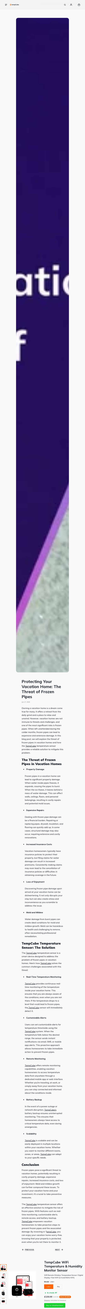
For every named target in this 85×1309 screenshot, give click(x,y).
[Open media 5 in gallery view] (3, 1301)
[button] (65, 4)
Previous (29, 1250)
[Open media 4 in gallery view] (3, 1292)
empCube (51, 1231)
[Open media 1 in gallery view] (3, 1267)
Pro (58, 1287)
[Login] (71, 4)
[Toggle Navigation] (6, 4)
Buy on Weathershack (54, 1305)
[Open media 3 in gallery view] (3, 1284)
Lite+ (49, 1287)
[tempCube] (14, 5)
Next (57, 1250)
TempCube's (50, 1109)
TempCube (30, 746)
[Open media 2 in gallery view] (3, 1276)
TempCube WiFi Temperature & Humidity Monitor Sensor (63, 1266)
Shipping (47, 1300)
